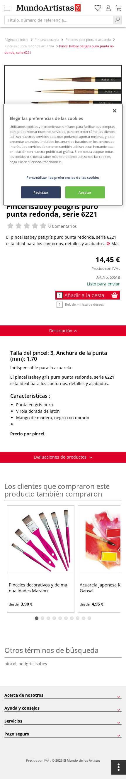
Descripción (60, 330)
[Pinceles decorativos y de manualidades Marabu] (41, 540)
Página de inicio (16, 39)
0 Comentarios (62, 226)
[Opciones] (118, 767)
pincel (11, 663)
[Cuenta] (108, 7)
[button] (36, 618)
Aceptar (85, 192)
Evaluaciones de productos (61, 457)
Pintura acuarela (47, 39)
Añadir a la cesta (84, 295)
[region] (63, 154)
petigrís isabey (32, 663)
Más (115, 243)
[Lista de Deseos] (98, 7)
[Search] (117, 20)
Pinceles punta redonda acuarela (29, 46)
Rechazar (41, 192)
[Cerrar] (114, 110)
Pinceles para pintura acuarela (88, 39)
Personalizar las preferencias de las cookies (63, 177)
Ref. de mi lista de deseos (84, 304)
